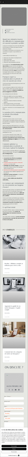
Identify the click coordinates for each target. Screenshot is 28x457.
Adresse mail (7, 401)
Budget (5, 416)
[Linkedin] (18, 389)
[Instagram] (12, 389)
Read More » (7, 268)
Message (6, 421)
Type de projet (7, 411)
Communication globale (10, 32)
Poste (5, 406)
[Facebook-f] (9, 389)
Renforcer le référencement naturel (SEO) (14, 170)
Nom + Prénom (7, 396)
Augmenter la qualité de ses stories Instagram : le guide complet (13, 308)
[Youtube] (15, 389)
